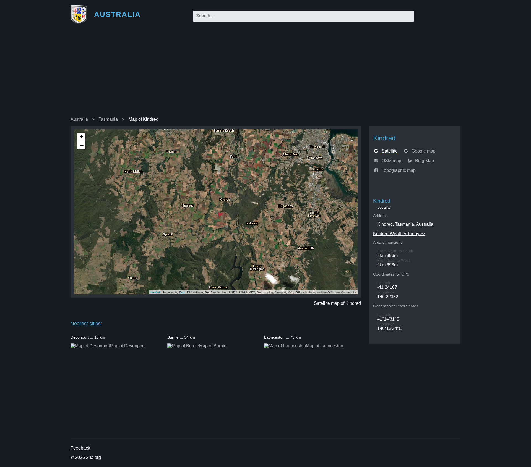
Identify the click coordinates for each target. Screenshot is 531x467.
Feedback (80, 448)
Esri (181, 292)
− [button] (82, 145)
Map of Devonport (127, 345)
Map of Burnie (213, 345)
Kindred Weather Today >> (399, 233)
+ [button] (81, 136)
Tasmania (108, 119)
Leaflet (155, 292)
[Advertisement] (265, 73)
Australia (79, 119)
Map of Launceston (324, 345)
